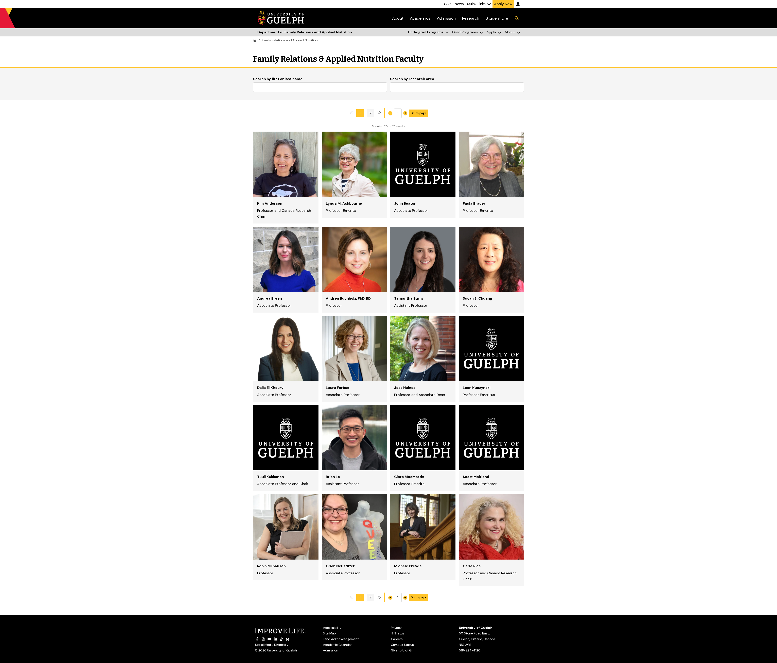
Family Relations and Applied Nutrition (290, 40)
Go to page (418, 113)
